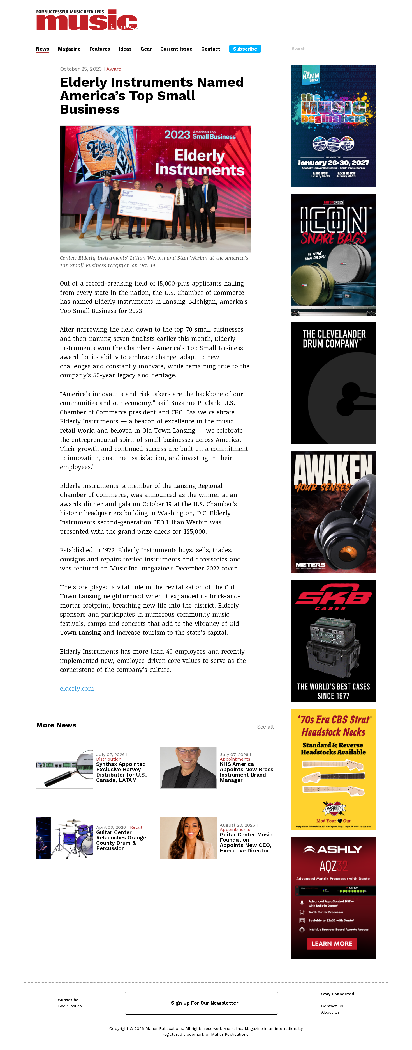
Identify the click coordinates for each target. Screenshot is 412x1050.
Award (114, 69)
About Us (330, 1012)
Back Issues (70, 1006)
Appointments (235, 759)
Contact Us (332, 1006)
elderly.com (77, 688)
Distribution (108, 759)
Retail (136, 827)
